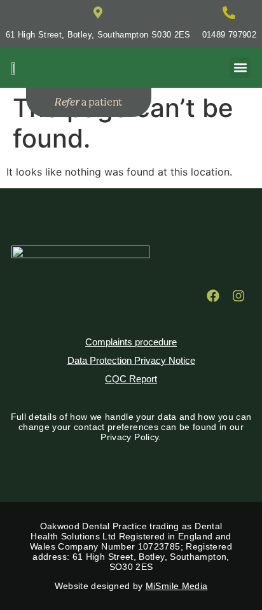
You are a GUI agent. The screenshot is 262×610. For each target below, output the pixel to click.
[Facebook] (213, 295)
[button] (240, 67)
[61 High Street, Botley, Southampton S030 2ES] (98, 12)
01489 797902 (229, 34)
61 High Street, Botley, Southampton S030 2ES (98, 34)
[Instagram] (238, 295)
